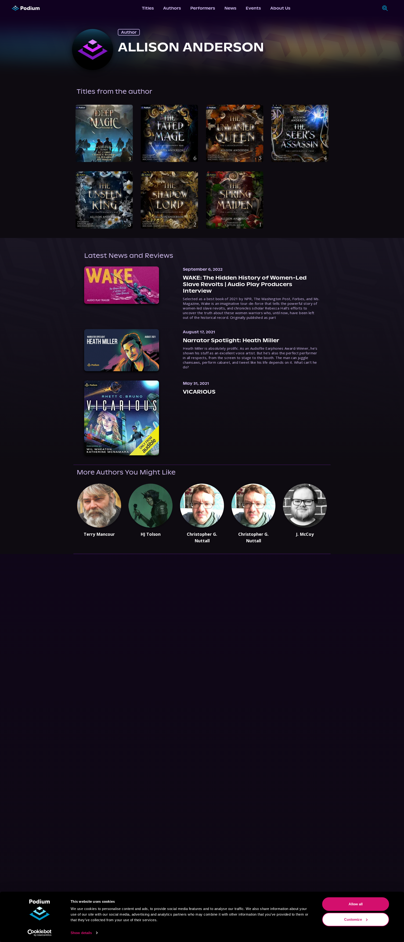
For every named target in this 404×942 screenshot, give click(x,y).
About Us (280, 8)
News (230, 8)
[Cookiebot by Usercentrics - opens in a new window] (39, 932)
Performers (202, 8)
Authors (172, 8)
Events (253, 8)
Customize (353, 919)
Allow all (356, 904)
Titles (148, 8)
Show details (81, 933)
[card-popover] (104, 133)
